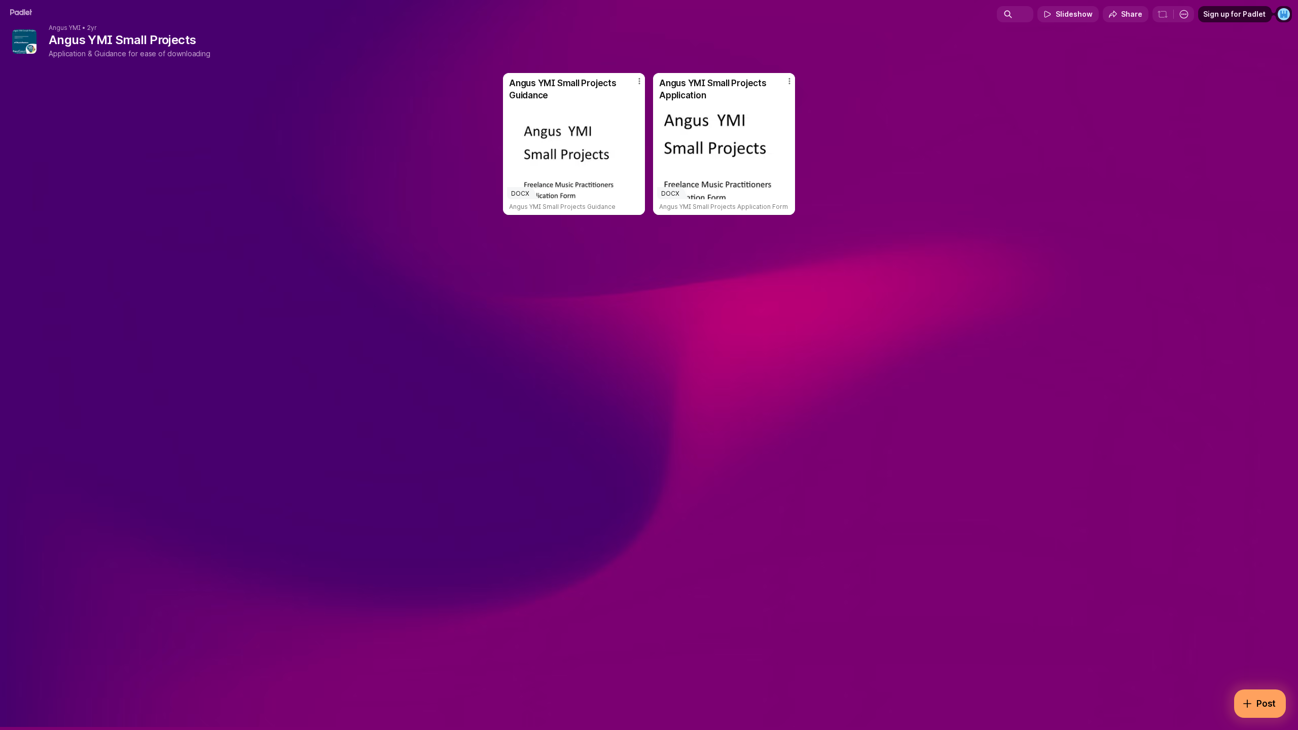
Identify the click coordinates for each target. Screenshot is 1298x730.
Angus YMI (65, 27)
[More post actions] (639, 81)
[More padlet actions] (1184, 14)
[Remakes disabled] (1162, 14)
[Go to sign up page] (1284, 14)
